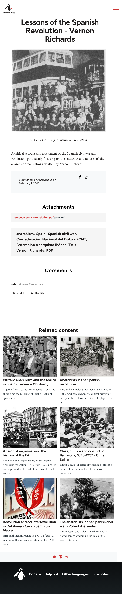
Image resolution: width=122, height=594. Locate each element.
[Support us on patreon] (60, 556)
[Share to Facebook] (79, 176)
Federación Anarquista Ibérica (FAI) (46, 245)
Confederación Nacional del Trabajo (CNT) (52, 239)
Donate (35, 574)
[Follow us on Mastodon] (66, 556)
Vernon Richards (30, 250)
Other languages (75, 574)
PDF (49, 250)
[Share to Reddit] (86, 176)
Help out (51, 574)
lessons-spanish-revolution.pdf (34, 217)
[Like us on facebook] (54, 556)
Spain (41, 234)
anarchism (25, 234)
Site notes (100, 574)
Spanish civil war (62, 234)
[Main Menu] (115, 8)
